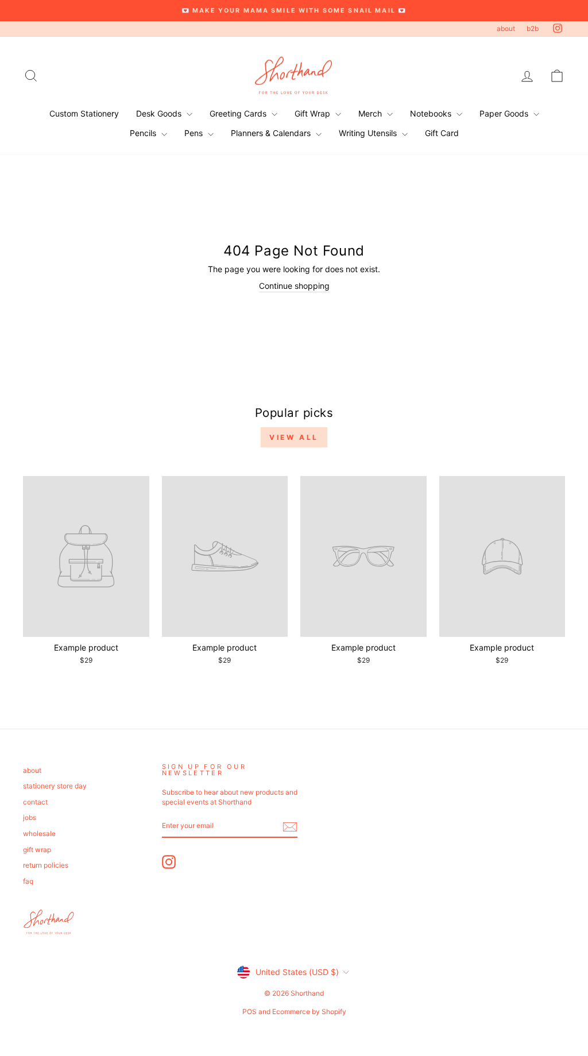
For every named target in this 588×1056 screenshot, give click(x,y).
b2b (533, 28)
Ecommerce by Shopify (309, 1011)
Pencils (144, 133)
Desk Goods (160, 113)
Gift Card (442, 133)
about (506, 28)
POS (249, 1011)
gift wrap (37, 849)
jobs (29, 817)
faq (28, 881)
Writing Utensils (369, 133)
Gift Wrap (313, 113)
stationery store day (55, 786)
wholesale (39, 833)
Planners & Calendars (272, 133)
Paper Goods (505, 113)
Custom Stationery (84, 113)
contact (35, 802)
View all (294, 437)
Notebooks (432, 113)
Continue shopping (294, 286)
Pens (194, 133)
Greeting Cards (239, 113)
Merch (371, 113)
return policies (45, 865)
